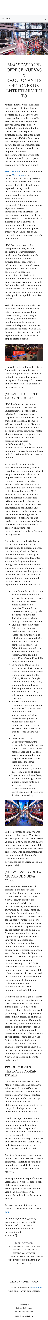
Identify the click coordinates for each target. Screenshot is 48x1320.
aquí (7, 1211)
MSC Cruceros (12, 171)
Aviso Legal (24, 1304)
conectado (36, 1287)
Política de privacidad (24, 1311)
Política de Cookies (24, 1308)
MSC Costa (18, 174)
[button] (44, 18)
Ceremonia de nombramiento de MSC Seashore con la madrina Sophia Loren (25, 1260)
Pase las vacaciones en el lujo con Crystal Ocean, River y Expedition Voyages (25, 1249)
